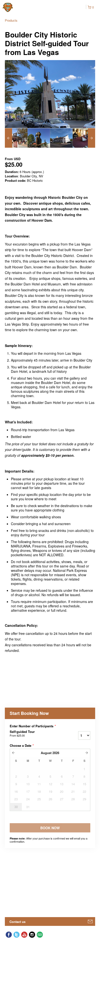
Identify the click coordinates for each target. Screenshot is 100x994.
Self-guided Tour (22, 733)
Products (11, 20)
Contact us (17, 921)
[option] (16, 138)
